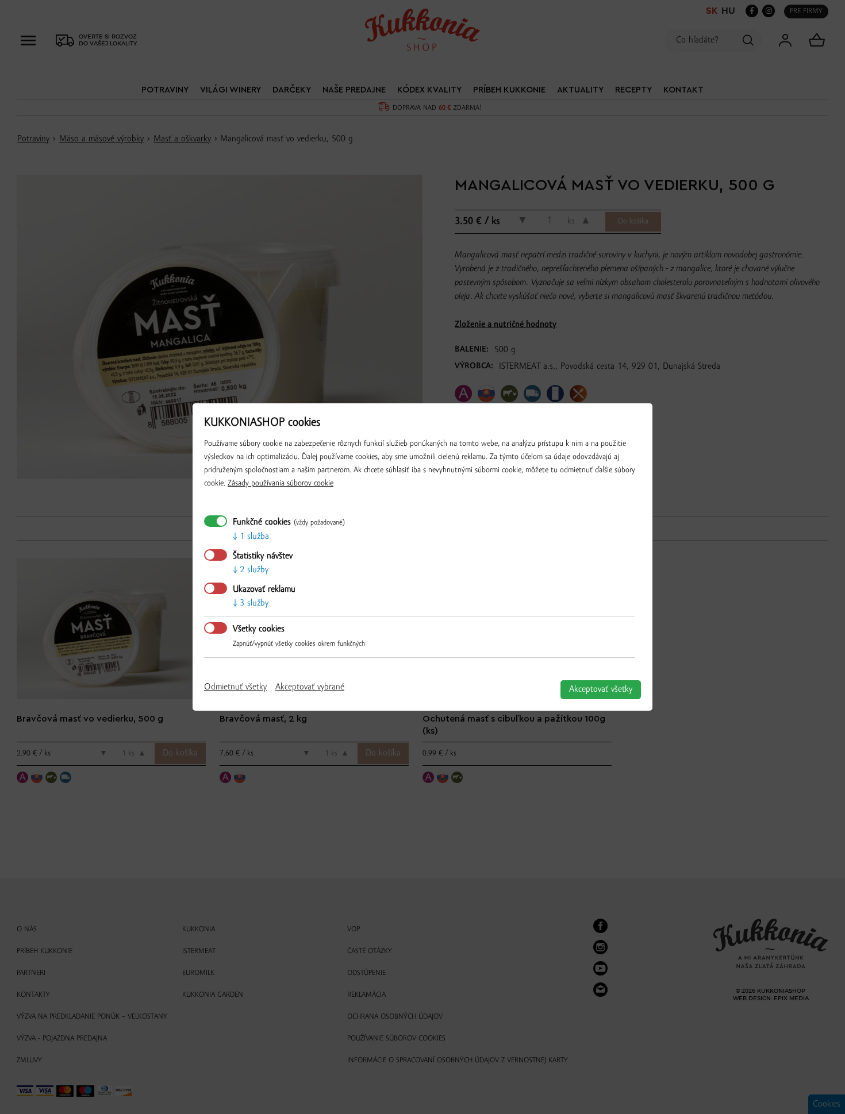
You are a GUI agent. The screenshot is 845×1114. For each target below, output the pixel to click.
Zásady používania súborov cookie (280, 483)
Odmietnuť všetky (235, 687)
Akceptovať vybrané (309, 687)
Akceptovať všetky (600, 689)
